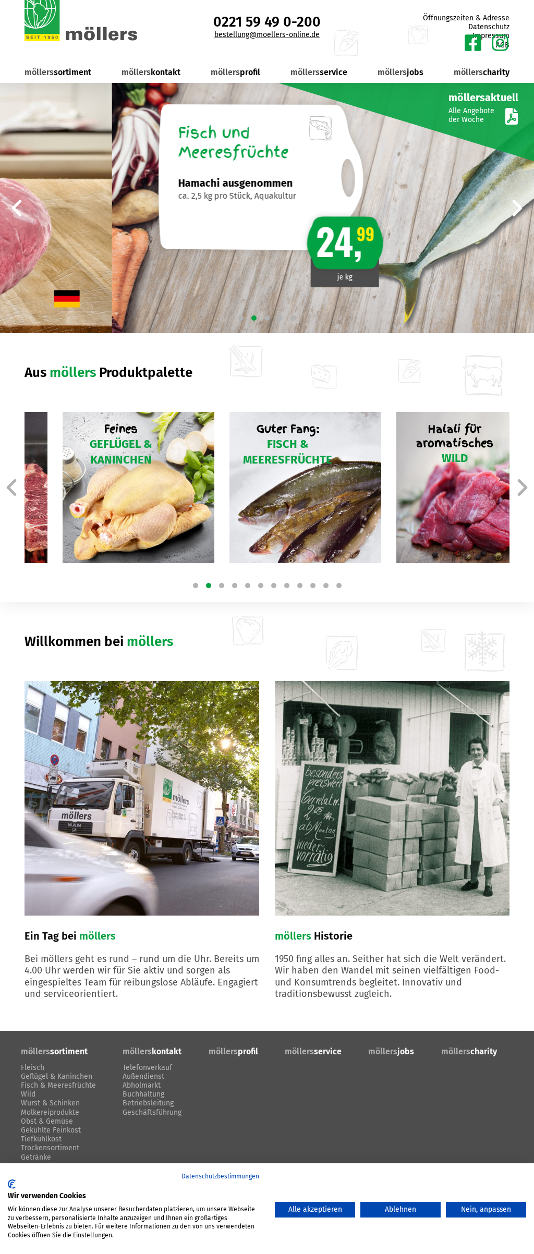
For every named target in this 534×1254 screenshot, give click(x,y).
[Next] (517, 208)
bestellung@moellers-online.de (267, 34)
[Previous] (16, 208)
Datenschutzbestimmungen (220, 1176)
